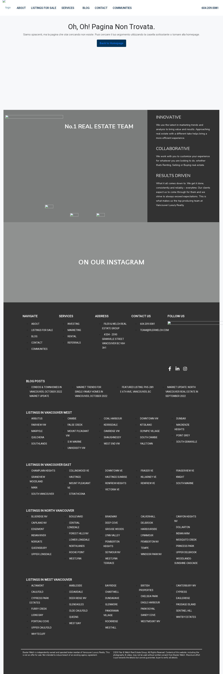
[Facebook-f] (170, 369)
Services (67, 8)
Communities (122, 8)
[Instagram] (185, 369)
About (21, 8)
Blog (86, 8)
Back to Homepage (111, 43)
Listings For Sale (43, 8)
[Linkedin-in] (177, 369)
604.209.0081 (210, 8)
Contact (101, 8)
